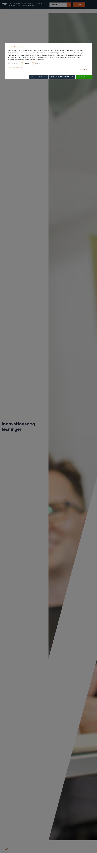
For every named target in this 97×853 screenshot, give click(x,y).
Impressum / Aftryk (14, 67)
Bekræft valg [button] (37, 77)
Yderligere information (60, 77)
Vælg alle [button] (82, 77)
